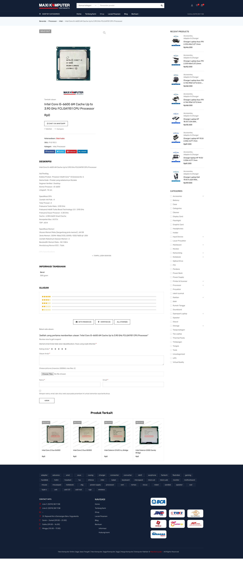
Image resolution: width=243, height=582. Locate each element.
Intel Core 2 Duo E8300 (82, 450)
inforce (91, 480)
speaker (179, 485)
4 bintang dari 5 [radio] (62, 349)
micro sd (151, 480)
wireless (101, 490)
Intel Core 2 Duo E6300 (51, 450)
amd (68, 475)
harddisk (44, 480)
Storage (176, 326)
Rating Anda (44, 349)
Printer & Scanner (180, 281)
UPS (174, 358)
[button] (104, 33)
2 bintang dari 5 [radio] (56, 349)
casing (90, 475)
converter (128, 475)
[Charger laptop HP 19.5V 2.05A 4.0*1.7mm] (176, 156)
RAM (175, 301)
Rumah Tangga (179, 305)
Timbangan (177, 342)
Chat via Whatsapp (56, 123)
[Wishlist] (197, 5)
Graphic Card (178, 225)
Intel (61, 21)
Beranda (42, 21)
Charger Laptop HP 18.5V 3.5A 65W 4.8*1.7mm (191, 120)
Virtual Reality (178, 362)
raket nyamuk (178, 293)
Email (105, 380)
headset (68, 480)
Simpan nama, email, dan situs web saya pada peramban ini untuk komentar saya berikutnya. (74, 394)
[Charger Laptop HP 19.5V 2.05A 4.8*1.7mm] (176, 137)
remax (133, 485)
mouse (44, 485)
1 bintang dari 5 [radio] (52, 349)
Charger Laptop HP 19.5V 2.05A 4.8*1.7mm (194, 139)
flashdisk (176, 475)
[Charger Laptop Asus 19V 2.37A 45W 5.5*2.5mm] (176, 60)
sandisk (168, 485)
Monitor (176, 249)
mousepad (57, 485)
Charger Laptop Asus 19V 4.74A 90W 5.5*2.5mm (194, 101)
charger (102, 475)
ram (122, 485)
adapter (44, 475)
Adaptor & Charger (191, 38)
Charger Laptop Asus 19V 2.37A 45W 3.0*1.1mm (194, 43)
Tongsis (176, 346)
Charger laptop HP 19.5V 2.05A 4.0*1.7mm (193, 159)
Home (97, 504)
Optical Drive (178, 261)
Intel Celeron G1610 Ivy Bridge (116, 450)
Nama (42, 380)
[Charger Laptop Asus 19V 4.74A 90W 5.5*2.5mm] (176, 98)
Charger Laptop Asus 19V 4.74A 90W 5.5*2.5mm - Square (194, 81)
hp (79, 480)
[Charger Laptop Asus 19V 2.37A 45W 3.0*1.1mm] (176, 40)
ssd (190, 485)
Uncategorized (179, 354)
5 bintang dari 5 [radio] (66, 349)
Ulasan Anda (44, 354)
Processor (52, 21)
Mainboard (177, 245)
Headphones (178, 229)
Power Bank (178, 273)
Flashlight (177, 220)
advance (56, 475)
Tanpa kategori (179, 330)
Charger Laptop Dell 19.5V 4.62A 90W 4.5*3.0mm (192, 178)
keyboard (125, 480)
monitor (176, 480)
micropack (139, 480)
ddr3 (140, 475)
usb (55, 490)
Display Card (178, 216)
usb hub (78, 490)
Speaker (176, 318)
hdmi (56, 480)
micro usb (164, 480)
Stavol (175, 322)
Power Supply (178, 277)
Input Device (178, 237)
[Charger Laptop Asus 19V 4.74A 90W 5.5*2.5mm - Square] (176, 79)
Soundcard (177, 310)
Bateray (176, 200)
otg (82, 485)
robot (156, 485)
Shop (97, 512)
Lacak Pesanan (101, 516)
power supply (95, 485)
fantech (164, 475)
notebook (70, 485)
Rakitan (176, 297)
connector (114, 475)
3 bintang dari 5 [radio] (59, 349)
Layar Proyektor (179, 241)
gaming (188, 475)
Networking (177, 253)
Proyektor (177, 289)
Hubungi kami (104, 532)
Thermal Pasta (179, 338)
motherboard (189, 480)
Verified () (105, 322)
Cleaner (176, 212)
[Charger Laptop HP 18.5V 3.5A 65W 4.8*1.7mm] (176, 118)
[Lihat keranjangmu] (202, 5)
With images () (84, 322)
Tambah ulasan (50, 99)
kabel (114, 480)
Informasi (102, 528)
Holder (175, 233)
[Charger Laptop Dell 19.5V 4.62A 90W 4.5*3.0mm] (176, 176)
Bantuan (98, 524)
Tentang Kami (100, 508)
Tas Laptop (177, 334)
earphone (152, 475)
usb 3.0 (67, 490)
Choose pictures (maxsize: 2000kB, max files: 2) (57, 368)
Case (175, 204)
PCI (174, 265)
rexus (145, 485)
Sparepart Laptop (180, 314)
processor (110, 485)
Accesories (188, 36)
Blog (96, 520)
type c (44, 490)
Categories (177, 208)
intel (102, 480)
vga (90, 490)
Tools (175, 350)
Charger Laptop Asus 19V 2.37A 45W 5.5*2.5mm (194, 62)
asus (79, 475)
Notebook (177, 257)
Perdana (176, 269)
